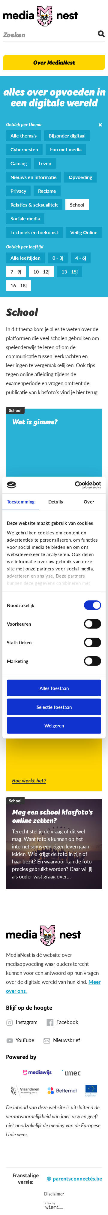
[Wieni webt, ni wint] (54, 1205)
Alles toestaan (54, 688)
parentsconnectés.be (77, 1178)
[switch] (92, 624)
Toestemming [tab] (20, 501)
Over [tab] (89, 501)
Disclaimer (54, 1194)
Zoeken (14, 35)
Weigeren (54, 725)
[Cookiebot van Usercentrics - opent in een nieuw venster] (76, 485)
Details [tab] (55, 501)
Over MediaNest (54, 62)
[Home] (40, 16)
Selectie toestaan (54, 706)
